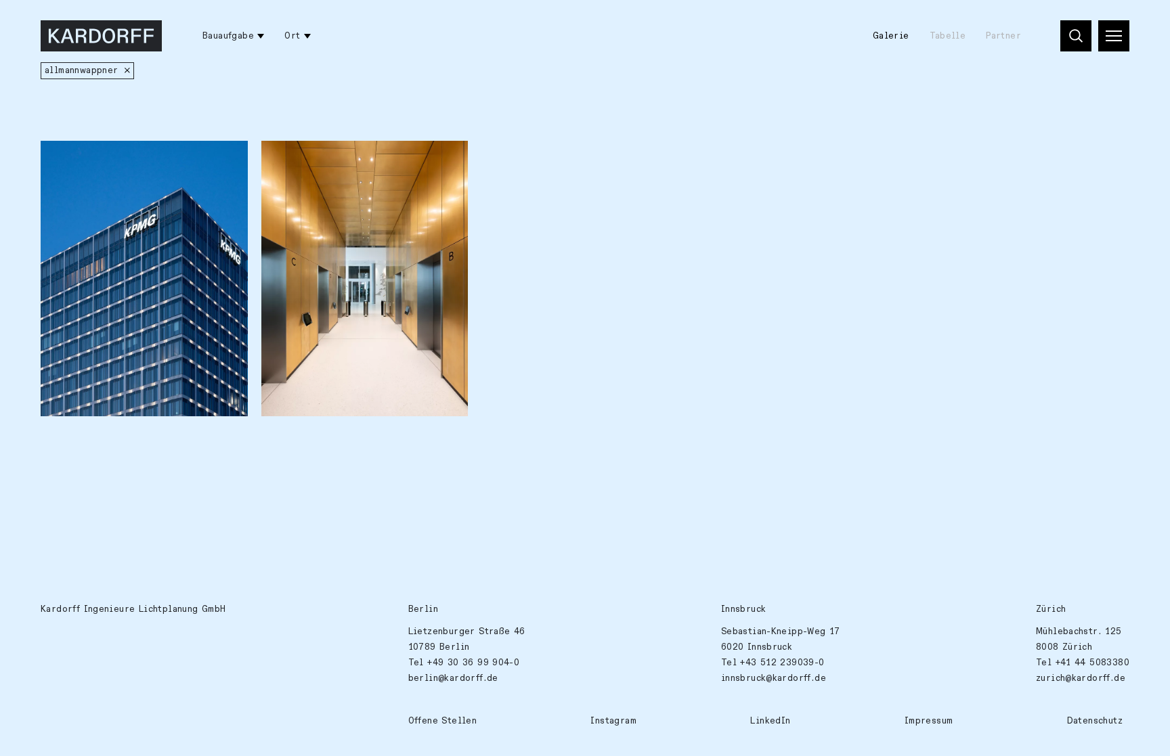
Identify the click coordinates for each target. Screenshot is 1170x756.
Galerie (891, 36)
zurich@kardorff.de (1080, 678)
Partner (1003, 36)
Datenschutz (1095, 721)
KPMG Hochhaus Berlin (323, 158)
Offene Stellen (442, 721)
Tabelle (948, 36)
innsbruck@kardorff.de (773, 678)
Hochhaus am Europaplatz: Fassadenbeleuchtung (111, 166)
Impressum (929, 721)
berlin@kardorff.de (453, 678)
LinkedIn (770, 721)
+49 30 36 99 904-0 (473, 663)
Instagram (613, 721)
